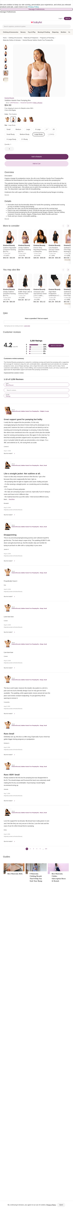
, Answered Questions (26, 102)
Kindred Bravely (9, 98)
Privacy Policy (33, 7)
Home (5, 37)
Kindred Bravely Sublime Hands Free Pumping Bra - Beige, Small (29, 572)
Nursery (23, 32)
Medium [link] (18, 129)
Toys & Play (31, 32)
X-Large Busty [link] (11, 139)
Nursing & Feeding (44, 32)
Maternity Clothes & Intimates (12, 40)
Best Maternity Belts (15, 874)
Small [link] (8, 129)
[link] (7, 119)
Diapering (55, 32)
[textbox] (36, 322)
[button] (36, 345)
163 (46, 848)
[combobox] (36, 385)
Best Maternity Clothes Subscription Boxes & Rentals (59, 877)
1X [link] (47, 129)
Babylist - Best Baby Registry (36, 22)
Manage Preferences (36, 9)
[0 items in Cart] (69, 22)
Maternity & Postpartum (31, 37)
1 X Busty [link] (51, 134)
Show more (7, 194)
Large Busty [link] (39, 134)
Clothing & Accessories (10, 32)
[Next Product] (68, 226)
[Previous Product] (63, 226)
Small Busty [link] (11, 134)
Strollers (63, 32)
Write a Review (37, 102)
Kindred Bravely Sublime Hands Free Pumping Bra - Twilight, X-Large (30, 411)
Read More (12, 499)
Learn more (27, 326)
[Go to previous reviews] (24, 849)
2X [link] (54, 129)
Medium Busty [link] (24, 134)
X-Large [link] (38, 129)
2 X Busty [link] (24, 139)
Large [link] (28, 129)
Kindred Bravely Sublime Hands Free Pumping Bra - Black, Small (29, 465)
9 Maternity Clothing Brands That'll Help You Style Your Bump (36, 877)
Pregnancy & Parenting (47, 37)
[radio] (5, 47)
